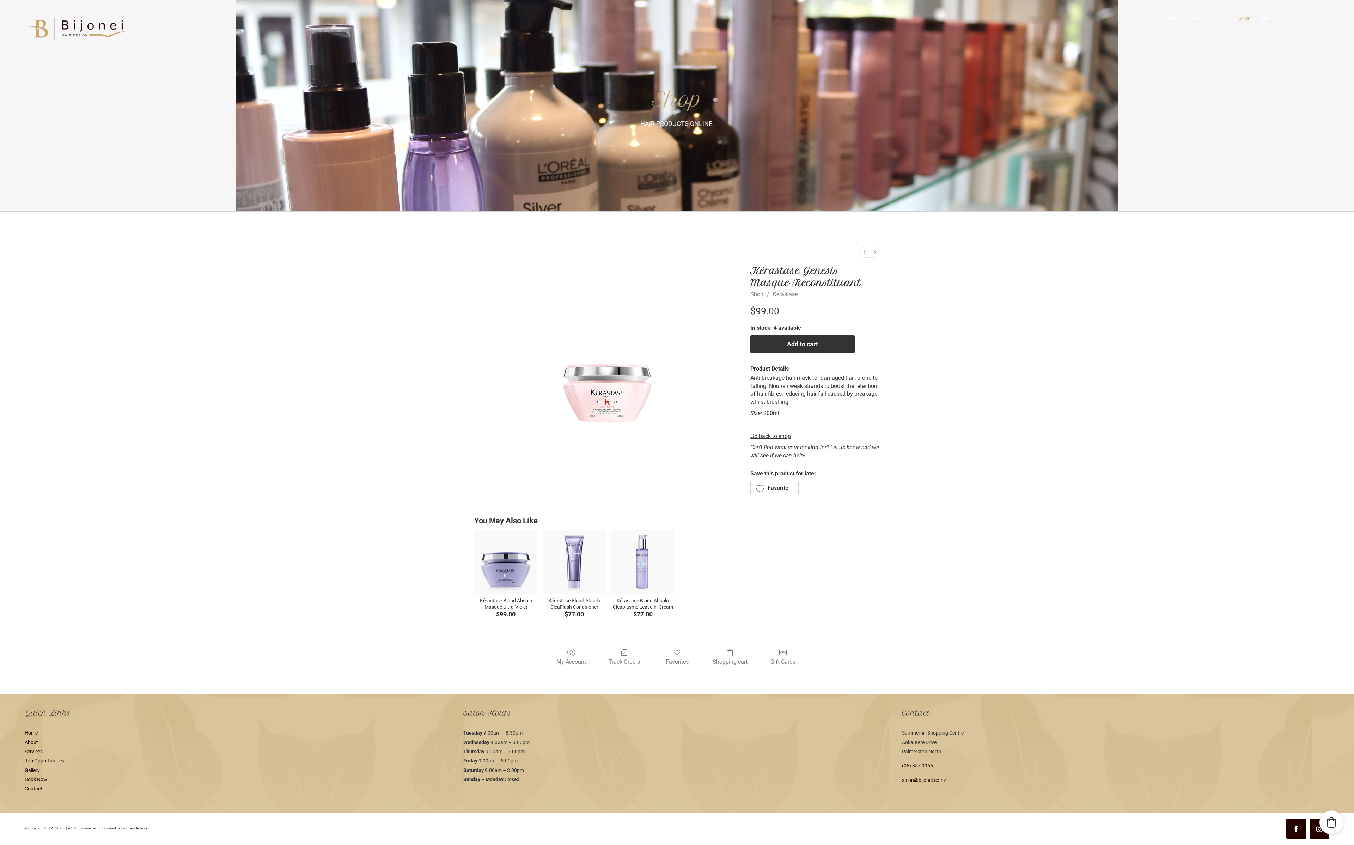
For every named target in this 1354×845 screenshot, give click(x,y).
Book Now (36, 779)
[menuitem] (865, 252)
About (31, 742)
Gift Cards (782, 661)
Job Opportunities (44, 761)
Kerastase (785, 294)
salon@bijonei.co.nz (924, 780)
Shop (756, 294)
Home (31, 733)
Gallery (32, 770)
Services (34, 751)
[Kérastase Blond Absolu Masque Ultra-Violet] (505, 561)
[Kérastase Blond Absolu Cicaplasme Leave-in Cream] (642, 561)
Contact (33, 788)
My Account (571, 661)
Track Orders (624, 661)
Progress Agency (134, 828)
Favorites (677, 661)
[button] (774, 488)
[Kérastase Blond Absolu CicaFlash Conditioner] (574, 561)
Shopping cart (730, 661)
